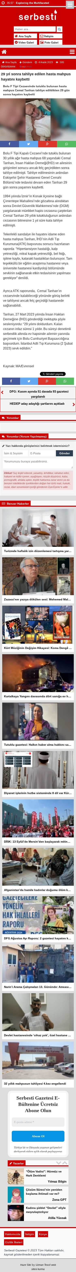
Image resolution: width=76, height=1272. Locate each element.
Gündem (27, 62)
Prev (59, 1163)
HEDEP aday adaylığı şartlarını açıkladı (37, 403)
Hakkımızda (12, 1250)
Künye (43, 1250)
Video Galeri (26, 42)
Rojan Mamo (57, 1218)
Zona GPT (59, 1181)
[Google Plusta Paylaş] (47, 144)
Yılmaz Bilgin (57, 1236)
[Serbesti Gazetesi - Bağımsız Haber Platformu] (38, 16)
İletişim (48, 36)
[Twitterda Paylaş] (28, 144)
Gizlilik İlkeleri (13, 1258)
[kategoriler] (72, 52)
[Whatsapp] (66, 144)
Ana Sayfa (24, 36)
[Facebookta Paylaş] (9, 144)
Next (65, 1163)
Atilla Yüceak (57, 1199)
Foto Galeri (51, 42)
